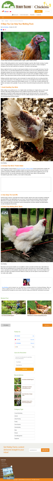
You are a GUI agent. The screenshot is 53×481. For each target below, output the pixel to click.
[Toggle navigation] (3, 17)
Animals (6, 20)
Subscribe (38, 11)
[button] (50, 307)
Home (3, 20)
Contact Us (39, 14)
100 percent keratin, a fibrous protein (25, 168)
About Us (3, 461)
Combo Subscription (24, 14)
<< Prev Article (5, 325)
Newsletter (32, 14)
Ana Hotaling (5, 27)
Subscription (45, 450)
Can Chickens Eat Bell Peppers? (28, 379)
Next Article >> (47, 325)
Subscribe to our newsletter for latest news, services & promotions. (23, 358)
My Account (15, 14)
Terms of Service (5, 465)
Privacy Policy (4, 463)
